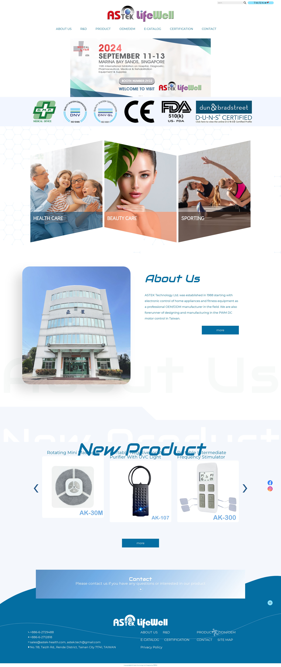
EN (262, 3)
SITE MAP (225, 640)
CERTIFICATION (181, 29)
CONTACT (209, 29)
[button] (139, 523)
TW (256, 3)
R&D (83, 29)
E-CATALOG (152, 29)
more (220, 330)
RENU (155, 665)
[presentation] (36, 486)
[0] (267, 2)
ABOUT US (64, 29)
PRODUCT (103, 29)
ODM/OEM (127, 29)
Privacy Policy (151, 647)
